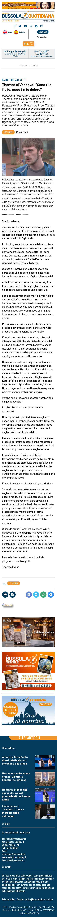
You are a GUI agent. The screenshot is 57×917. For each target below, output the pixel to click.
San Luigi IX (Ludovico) (41, 52)
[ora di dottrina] (28, 710)
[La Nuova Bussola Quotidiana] (28, 16)
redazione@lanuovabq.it (13, 854)
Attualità (34, 65)
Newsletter (42, 37)
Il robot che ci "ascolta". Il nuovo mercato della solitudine (13, 811)
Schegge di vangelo (15, 51)
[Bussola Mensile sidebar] (28, 671)
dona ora (43, 32)
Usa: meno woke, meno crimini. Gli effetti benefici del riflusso (16, 776)
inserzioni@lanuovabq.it (13, 860)
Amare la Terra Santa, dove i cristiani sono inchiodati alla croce (15, 760)
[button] (28, 44)
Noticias (22, 32)
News (10, 32)
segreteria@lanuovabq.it (14, 857)
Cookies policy (24, 899)
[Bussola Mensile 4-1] (28, 632)
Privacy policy (8, 899)
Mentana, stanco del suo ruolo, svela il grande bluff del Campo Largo (16, 794)
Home (24, 65)
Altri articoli (29, 737)
